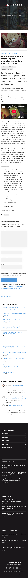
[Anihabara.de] (14, 5)
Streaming (6, 214)
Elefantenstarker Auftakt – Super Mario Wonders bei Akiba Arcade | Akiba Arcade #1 (15, 387)
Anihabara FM (5, 437)
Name (3, 250)
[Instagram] (13, 568)
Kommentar (4, 230)
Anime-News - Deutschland (9, 53)
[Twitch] (20, 568)
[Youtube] (17, 568)
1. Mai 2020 (12, 66)
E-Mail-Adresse (5, 257)
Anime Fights (5, 440)
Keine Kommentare (7, 69)
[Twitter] (10, 568)
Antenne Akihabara (7, 447)
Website (3, 264)
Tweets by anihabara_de (6, 296)
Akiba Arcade (5, 433)
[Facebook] (7, 568)
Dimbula (5, 66)
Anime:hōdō (5, 444)
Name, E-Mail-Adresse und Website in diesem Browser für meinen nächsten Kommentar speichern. (13, 274)
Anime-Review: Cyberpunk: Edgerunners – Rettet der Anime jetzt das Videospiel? (15, 407)
